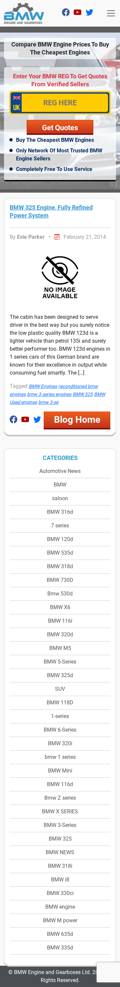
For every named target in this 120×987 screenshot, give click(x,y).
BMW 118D (60, 702)
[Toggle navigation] (111, 13)
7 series (60, 525)
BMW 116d (60, 784)
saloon (60, 498)
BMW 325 (60, 839)
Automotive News (60, 471)
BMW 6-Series (60, 730)
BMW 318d (60, 566)
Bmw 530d (60, 593)
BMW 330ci (60, 893)
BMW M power (60, 920)
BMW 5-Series (60, 662)
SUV (60, 689)
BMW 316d (60, 512)
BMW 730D (60, 580)
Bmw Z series (60, 798)
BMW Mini (60, 770)
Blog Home (77, 419)
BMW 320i (60, 743)
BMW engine (60, 907)
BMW (60, 485)
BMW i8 (60, 879)
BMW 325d (60, 675)
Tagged (18, 386)
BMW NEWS (60, 852)
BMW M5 (60, 648)
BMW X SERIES (60, 811)
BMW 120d (60, 539)
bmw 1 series (60, 757)
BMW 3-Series (60, 825)
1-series (60, 716)
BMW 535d (60, 553)
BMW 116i (60, 621)
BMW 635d (60, 934)
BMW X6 (60, 607)
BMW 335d (60, 947)
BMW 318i (60, 866)
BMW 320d (60, 634)
